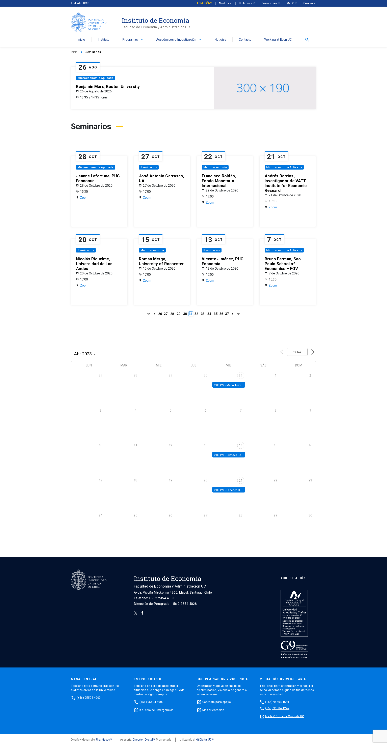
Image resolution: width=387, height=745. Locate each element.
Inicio (81, 39)
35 (215, 314)
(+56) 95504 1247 (277, 708)
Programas (133, 39)
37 (227, 314)
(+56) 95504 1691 (277, 701)
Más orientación (213, 709)
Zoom (84, 198)
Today (297, 352)
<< (149, 314)
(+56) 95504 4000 (89, 697)
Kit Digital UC (204, 739)
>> (238, 314)
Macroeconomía (215, 167)
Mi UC (291, 3)
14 (240, 445)
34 (209, 314)
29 (178, 314)
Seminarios (148, 167)
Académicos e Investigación (179, 39)
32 (196, 314)
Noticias (220, 39)
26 (160, 314)
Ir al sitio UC (79, 3)
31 (240, 376)
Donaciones (269, 3)
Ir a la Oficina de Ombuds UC (284, 716)
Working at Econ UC (278, 39)
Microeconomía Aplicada (95, 78)
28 (172, 314)
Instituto (103, 39)
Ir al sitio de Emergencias (156, 709)
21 (240, 480)
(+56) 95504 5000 (151, 701)
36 (221, 314)
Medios (225, 3)
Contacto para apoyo (216, 701)
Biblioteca (246, 3)
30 (185, 314)
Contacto (245, 39)
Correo (309, 3)
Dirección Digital (143, 739)
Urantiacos (103, 739)
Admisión (203, 3)
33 (203, 314)
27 (165, 314)
